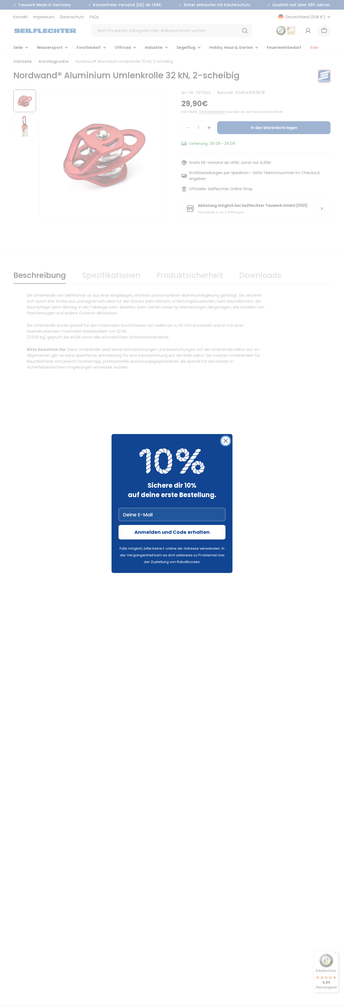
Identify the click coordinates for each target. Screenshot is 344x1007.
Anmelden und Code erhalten (172, 532)
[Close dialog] (225, 441)
